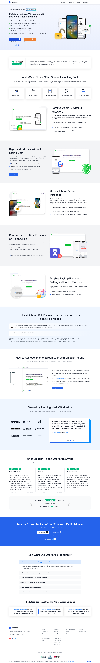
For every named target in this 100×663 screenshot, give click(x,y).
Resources (85, 2)
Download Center (70, 629)
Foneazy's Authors (83, 636)
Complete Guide (57, 388)
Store (78, 2)
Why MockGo (45, 631)
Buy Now (28, 39)
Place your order (60, 378)
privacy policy (71, 661)
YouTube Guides (82, 631)
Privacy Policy (57, 638)
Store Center (69, 631)
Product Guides (82, 634)
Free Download (14, 39)
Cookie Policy (57, 640)
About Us (56, 629)
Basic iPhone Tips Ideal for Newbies (20, 609)
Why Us (56, 631)
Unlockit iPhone (45, 636)
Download (71, 2)
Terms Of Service (58, 642)
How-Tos (81, 629)
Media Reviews (57, 634)
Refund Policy (57, 645)
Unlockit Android (46, 638)
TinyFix (43, 640)
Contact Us (69, 636)
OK (89, 661)
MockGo (44, 629)
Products (63, 2)
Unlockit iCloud (45, 634)
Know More (13, 174)
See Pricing (56, 532)
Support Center (70, 634)
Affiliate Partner (57, 636)
